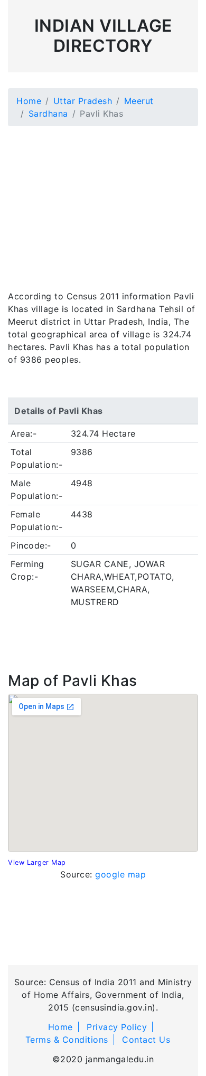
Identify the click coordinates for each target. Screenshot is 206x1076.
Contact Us (146, 1039)
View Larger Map (37, 862)
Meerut (139, 101)
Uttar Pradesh (83, 101)
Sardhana (48, 113)
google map (120, 874)
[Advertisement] (103, 202)
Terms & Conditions (66, 1039)
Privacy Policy (117, 1027)
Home (28, 101)
